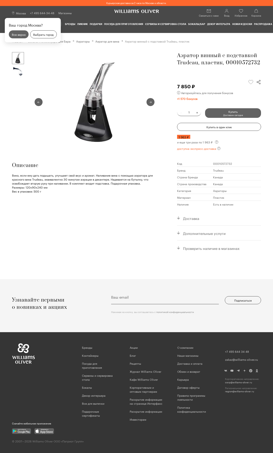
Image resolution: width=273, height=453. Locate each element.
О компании (185, 347)
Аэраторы (83, 41)
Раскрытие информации (146, 411)
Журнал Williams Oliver (145, 371)
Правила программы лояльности (191, 397)
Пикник (82, 24)
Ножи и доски (242, 24)
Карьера (183, 379)
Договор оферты (188, 387)
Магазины (65, 13)
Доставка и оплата (189, 363)
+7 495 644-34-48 (42, 13)
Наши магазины (187, 355)
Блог (133, 355)
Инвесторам (138, 419)
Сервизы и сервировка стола (165, 24)
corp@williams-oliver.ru (238, 382)
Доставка (191, 218)
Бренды (70, 24)
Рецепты (135, 363)
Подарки (96, 24)
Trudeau (218, 170)
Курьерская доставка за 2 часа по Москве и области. (136, 3)
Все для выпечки (93, 403)
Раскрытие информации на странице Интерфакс (146, 401)
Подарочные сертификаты (91, 413)
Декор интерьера (218, 24)
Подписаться (243, 300)
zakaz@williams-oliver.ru (241, 359)
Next (150, 102)
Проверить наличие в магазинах (211, 248)
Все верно (19, 34)
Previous (39, 102)
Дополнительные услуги (204, 233)
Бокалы (87, 387)
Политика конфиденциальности (191, 409)
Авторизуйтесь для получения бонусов (207, 92)
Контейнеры (90, 355)
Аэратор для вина (107, 41)
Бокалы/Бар (196, 24)
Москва (21, 13)
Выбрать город (43, 34)
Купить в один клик (219, 127)
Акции (134, 347)
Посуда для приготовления (123, 24)
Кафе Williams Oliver (144, 379)
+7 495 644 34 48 (237, 351)
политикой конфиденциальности (175, 312)
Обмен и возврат (188, 371)
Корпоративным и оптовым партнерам (143, 389)
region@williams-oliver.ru (239, 391)
